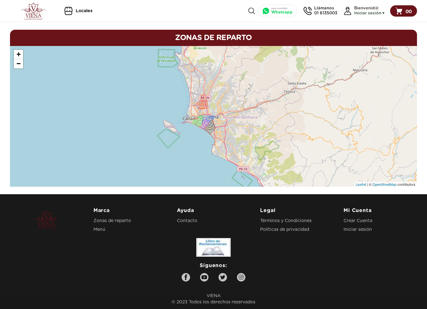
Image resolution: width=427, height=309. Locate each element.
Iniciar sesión (358, 229)
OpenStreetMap (384, 184)
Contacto (187, 221)
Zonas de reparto (112, 221)
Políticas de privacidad (284, 229)
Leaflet (361, 184)
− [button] (19, 64)
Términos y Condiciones (286, 221)
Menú (99, 229)
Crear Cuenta (358, 221)
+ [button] (19, 54)
